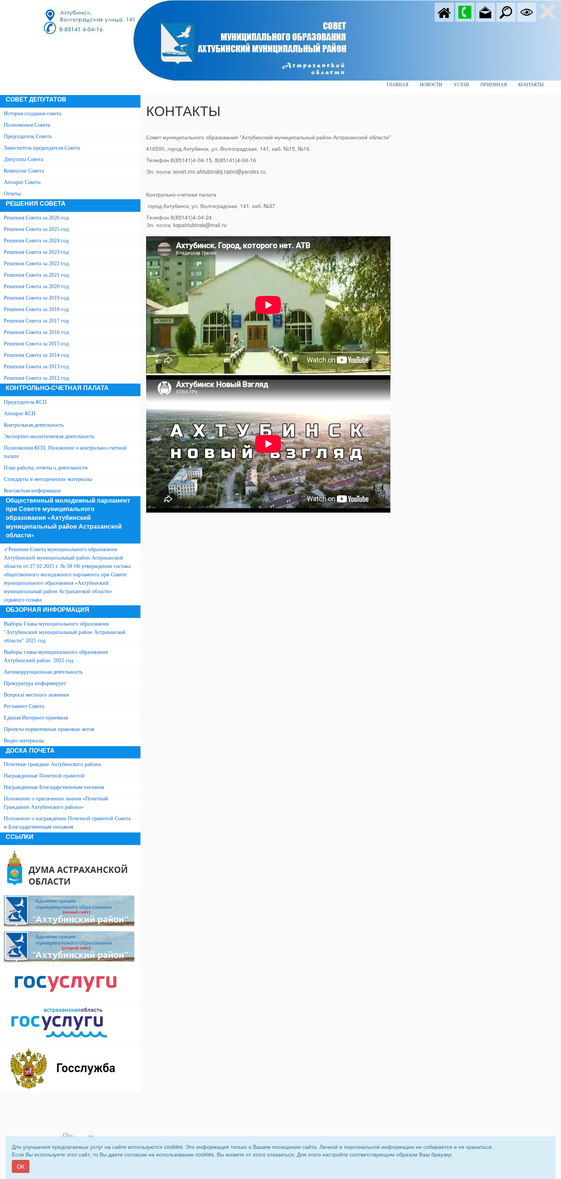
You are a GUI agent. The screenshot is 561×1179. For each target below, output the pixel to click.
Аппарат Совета (22, 182)
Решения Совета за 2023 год (36, 252)
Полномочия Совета (27, 125)
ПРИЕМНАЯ (493, 84)
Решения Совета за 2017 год (36, 321)
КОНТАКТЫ (530, 84)
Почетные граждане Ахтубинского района (52, 764)
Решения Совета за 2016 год (36, 332)
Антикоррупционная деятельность (43, 672)
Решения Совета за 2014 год (36, 355)
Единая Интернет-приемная (36, 718)
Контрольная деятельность (34, 425)
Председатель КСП (25, 402)
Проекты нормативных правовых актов (49, 729)
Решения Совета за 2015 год (36, 344)
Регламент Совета (24, 706)
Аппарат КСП (19, 413)
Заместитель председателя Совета (42, 148)
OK (20, 1166)
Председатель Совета (28, 136)
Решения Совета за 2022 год (36, 263)
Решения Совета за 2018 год (36, 309)
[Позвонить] (464, 11)
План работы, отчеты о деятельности (46, 468)
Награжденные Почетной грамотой (44, 776)
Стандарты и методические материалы (48, 479)
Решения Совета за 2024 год (36, 241)
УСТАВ (461, 84)
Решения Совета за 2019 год (36, 298)
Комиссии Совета (24, 171)
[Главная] (444, 11)
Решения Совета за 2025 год (36, 229)
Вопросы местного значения (36, 695)
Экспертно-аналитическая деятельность (49, 436)
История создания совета (32, 113)
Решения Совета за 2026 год (36, 218)
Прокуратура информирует (35, 683)
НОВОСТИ (431, 84)
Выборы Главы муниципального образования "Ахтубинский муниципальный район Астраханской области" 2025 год (65, 632)
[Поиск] (506, 11)
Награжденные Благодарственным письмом (54, 787)
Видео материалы (24, 741)
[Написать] (485, 11)
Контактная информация (32, 491)
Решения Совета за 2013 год (36, 366)
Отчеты (12, 194)
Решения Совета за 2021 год (36, 275)
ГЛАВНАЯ (397, 84)
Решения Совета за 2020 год (36, 286)
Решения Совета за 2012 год (36, 378)
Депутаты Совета (23, 159)
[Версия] (526, 11)
